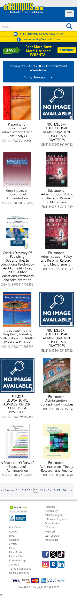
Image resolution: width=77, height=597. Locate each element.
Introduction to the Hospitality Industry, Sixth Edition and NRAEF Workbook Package (17, 336)
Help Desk (50, 531)
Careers (13, 531)
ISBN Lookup (52, 535)
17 (49, 490)
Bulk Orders (15, 527)
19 (58, 490)
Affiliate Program (54, 515)
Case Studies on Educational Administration (17, 194)
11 (22, 490)
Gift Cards (50, 527)
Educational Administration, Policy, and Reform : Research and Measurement (56, 196)
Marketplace (51, 539)
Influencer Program (55, 519)
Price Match (15, 552)
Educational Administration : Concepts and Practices (56, 400)
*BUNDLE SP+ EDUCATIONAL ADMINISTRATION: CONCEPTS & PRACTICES (56, 132)
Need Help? (24, 587)
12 (26, 490)
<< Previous (7, 490)
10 (17, 490)
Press (12, 548)
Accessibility (51, 510)
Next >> (67, 490)
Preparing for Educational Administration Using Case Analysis (17, 130)
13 (30, 490)
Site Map (14, 564)
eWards (13, 543)
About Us (50, 506)
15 (41, 490)
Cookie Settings (17, 560)
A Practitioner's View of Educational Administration (17, 466)
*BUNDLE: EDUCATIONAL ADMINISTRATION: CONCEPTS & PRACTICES (17, 404)
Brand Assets (52, 523)
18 (54, 490)
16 (45, 490)
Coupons (14, 539)
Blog (11, 535)
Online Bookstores (19, 572)
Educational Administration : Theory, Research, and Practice (57, 466)
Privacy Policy (16, 556)
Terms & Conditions (20, 568)
